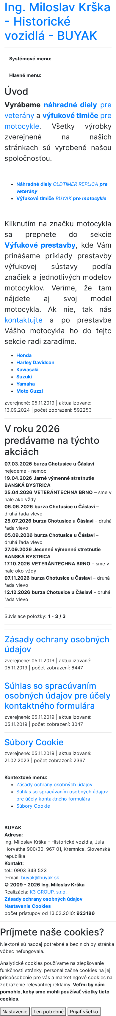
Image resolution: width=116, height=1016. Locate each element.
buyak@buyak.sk (40, 877)
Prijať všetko (84, 1012)
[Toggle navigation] (59, 61)
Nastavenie (14, 1012)
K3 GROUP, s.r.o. (48, 892)
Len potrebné (49, 1012)
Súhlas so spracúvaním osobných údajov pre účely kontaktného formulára (57, 696)
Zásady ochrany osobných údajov (56, 644)
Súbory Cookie (33, 742)
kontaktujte (23, 320)
